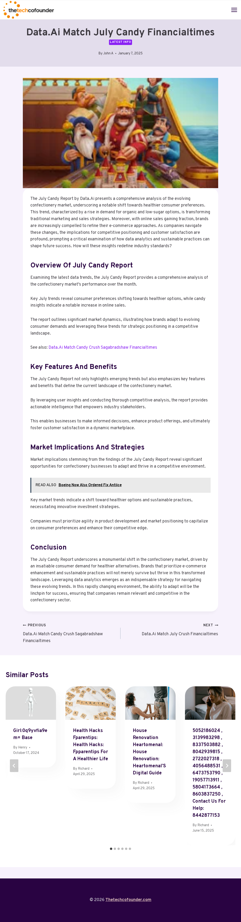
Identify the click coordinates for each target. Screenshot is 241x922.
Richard (83, 769)
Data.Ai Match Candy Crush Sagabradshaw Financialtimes (102, 347)
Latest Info (120, 42)
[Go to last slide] (14, 765)
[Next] (227, 765)
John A (108, 53)
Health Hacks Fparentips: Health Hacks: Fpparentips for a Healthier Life (90, 745)
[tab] (111, 849)
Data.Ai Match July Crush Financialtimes (180, 630)
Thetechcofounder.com (128, 900)
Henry (22, 747)
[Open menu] (234, 10)
